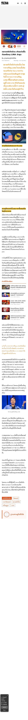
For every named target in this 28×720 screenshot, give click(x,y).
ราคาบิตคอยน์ (7, 502)
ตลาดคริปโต (16, 502)
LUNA (12, 505)
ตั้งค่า (4, 710)
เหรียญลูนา (6, 505)
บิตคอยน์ (15, 498)
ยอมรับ (4, 707)
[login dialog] (25, 3)
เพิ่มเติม (5, 704)
